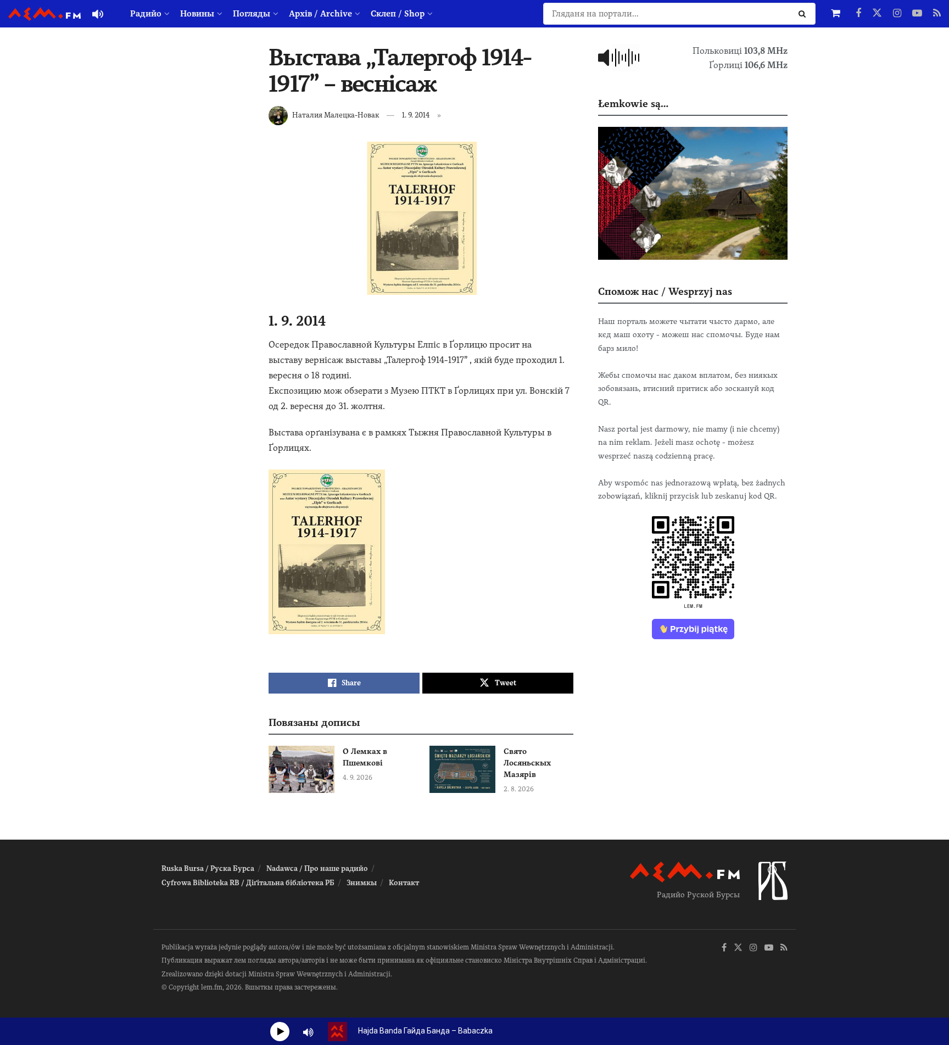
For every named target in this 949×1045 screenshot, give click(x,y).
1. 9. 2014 (416, 115)
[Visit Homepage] (44, 14)
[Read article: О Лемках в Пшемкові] (301, 769)
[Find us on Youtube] (917, 14)
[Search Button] (804, 14)
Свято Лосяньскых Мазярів (527, 763)
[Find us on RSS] (937, 14)
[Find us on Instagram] (897, 14)
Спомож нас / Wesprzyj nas (665, 291)
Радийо (145, 14)
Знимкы (362, 883)
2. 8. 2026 (519, 789)
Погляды (251, 14)
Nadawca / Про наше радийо (317, 868)
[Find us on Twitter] (877, 14)
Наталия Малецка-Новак (335, 115)
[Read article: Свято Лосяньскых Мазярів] (462, 769)
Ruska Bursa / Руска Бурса (207, 868)
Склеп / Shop (398, 14)
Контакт (404, 883)
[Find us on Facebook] (858, 14)
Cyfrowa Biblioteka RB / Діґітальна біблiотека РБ (247, 883)
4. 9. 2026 (357, 777)
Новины (197, 14)
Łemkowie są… (633, 103)
